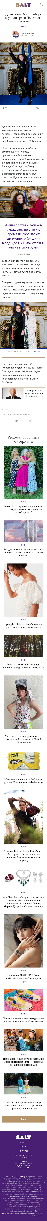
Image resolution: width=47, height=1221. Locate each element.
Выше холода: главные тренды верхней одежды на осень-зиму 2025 (23, 666)
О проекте (23, 1143)
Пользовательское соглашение (24, 1156)
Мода (23, 26)
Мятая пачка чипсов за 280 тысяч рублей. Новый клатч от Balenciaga (23, 781)
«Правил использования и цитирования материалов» (21, 1212)
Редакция (23, 1147)
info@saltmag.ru (38, 1189)
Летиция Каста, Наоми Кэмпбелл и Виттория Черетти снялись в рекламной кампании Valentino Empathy (23, 856)
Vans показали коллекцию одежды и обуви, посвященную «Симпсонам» (23, 1020)
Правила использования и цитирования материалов (23, 1164)
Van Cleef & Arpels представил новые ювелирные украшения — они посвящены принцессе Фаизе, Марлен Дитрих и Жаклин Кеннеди (23, 902)
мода (6, 409)
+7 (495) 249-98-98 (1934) (34, 1191)
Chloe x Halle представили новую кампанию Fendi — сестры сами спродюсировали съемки (23, 1105)
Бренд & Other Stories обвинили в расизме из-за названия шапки (23, 626)
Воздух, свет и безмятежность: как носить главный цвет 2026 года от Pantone (23, 552)
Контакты (23, 1151)
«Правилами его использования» (23, 1196)
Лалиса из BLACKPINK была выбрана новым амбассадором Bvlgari (23, 978)
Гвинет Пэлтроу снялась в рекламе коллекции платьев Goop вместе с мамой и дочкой (23, 509)
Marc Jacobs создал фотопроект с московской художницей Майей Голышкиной (23, 739)
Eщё (23, 1118)
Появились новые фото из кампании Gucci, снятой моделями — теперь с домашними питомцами (23, 1061)
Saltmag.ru (23, 1177)
